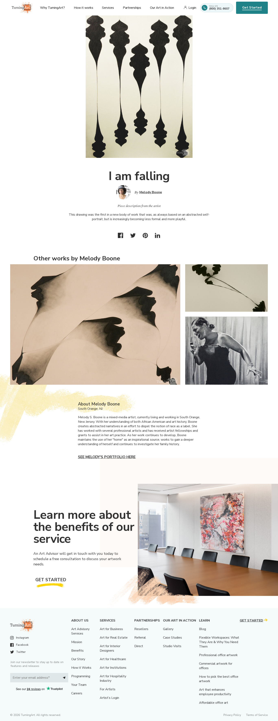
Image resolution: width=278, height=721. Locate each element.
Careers (76, 693)
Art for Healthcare (113, 659)
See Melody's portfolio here (107, 456)
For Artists (107, 689)
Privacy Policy (232, 715)
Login (192, 7)
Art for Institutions (113, 667)
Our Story (78, 659)
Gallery (168, 629)
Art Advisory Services (80, 631)
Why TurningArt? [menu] (52, 7)
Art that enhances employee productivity (215, 691)
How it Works (81, 667)
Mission (76, 642)
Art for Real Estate (114, 637)
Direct (138, 646)
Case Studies (172, 637)
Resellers (141, 629)
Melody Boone (150, 192)
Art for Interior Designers (110, 648)
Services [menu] (108, 7)
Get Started (252, 7)
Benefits (77, 650)
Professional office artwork (218, 655)
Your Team (78, 685)
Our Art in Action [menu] (162, 7)
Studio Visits (172, 646)
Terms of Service (257, 715)
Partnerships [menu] (132, 7)
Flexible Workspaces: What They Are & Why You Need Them (219, 642)
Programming (80, 676)
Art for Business (111, 629)
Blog (202, 629)
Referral (140, 637)
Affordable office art (213, 702)
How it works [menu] (83, 7)
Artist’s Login (109, 698)
